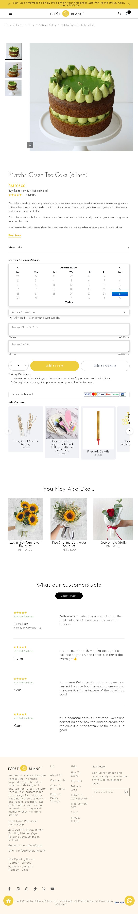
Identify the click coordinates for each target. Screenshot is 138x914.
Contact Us (57, 780)
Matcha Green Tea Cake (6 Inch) (78, 25)
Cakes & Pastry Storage (55, 798)
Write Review (69, 595)
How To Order (75, 774)
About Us (56, 775)
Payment (76, 781)
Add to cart (54, 366)
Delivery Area (76, 788)
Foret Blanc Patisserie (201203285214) (51, 901)
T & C (74, 812)
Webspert (61, 904)
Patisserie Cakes (25, 25)
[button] (9, 4)
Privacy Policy (75, 819)
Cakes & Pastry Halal (57, 787)
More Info (15, 247)
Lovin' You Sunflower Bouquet (25, 544)
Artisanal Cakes (47, 25)
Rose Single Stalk (113, 542)
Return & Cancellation (79, 797)
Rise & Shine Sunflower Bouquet (69, 544)
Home (8, 25)
